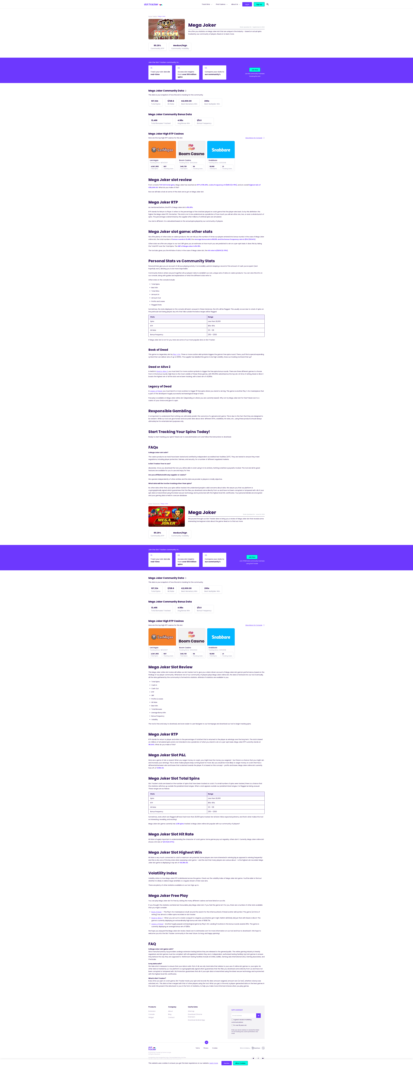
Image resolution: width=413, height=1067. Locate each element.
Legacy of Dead (156, 391)
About (170, 1011)
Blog (169, 1014)
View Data (162, 150)
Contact (171, 1017)
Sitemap (191, 1011)
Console (151, 1014)
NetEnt (155, 16)
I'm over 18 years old (239, 1025)
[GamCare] (256, 1048)
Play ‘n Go (176, 354)
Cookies (214, 1048)
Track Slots (206, 4)
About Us (234, 4)
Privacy (206, 1048)
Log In (247, 4)
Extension (152, 1011)
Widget (151, 1017)
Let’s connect (237, 1010)
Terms (198, 1048)
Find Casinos (220, 4)
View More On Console (253, 138)
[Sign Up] (258, 1015)
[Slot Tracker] (172, 4)
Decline (226, 1063)
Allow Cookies (240, 1063)
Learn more (213, 1063)
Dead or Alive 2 (162, 371)
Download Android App (196, 1020)
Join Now (255, 70)
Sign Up (259, 4)
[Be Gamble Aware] (245, 1048)
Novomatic (156, 504)
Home (150, 16)
